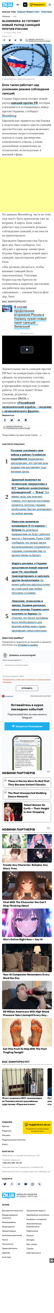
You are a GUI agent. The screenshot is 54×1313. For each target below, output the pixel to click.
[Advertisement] (27, 184)
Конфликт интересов (36, 1219)
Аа (25, 5)
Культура (6, 1257)
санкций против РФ (24, 103)
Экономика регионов (12, 1235)
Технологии (7, 1244)
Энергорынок (8, 1226)
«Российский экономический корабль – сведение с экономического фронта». (27, 407)
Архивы (5, 1126)
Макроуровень (9, 1222)
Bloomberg (9, 115)
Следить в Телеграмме (29, 726)
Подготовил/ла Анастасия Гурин (20, 435)
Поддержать (39, 5)
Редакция (6, 1131)
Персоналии (32, 1231)
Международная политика (10, 1216)
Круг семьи (31, 1244)
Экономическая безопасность (34, 1225)
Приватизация (9, 1231)
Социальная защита (35, 1210)
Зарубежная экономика (37, 1215)
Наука (5, 1240)
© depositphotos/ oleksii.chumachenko (18, 79)
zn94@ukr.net (37, 1167)
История (30, 1240)
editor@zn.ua (44, 1171)
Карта (5, 1144)
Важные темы (9, 12)
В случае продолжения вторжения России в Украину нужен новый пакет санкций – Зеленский (30, 316)
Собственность (33, 1253)
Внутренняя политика (12, 1210)
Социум (30, 1235)
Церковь (6, 1253)
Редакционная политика (13, 1140)
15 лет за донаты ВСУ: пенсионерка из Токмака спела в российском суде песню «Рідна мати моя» (22, 1101)
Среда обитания (9, 1248)
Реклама (6, 1135)
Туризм (29, 1248)
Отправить (27, 688)
